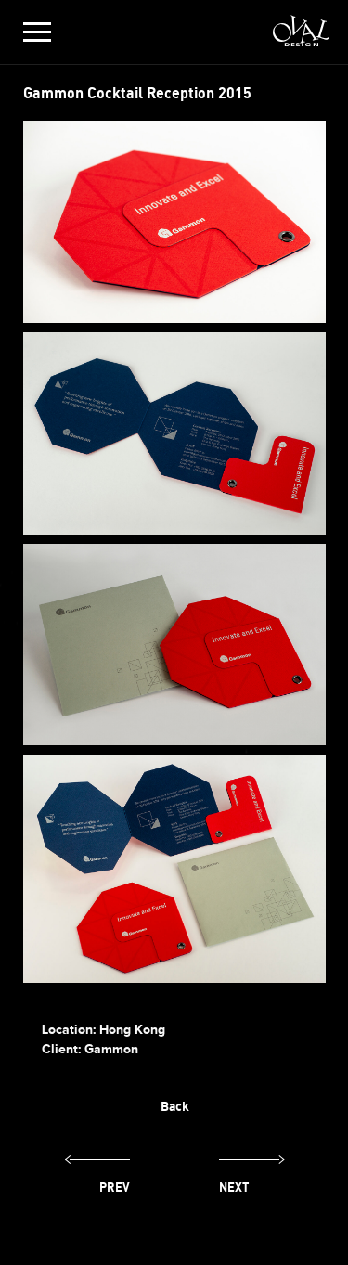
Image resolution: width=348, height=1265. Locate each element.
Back (175, 1106)
